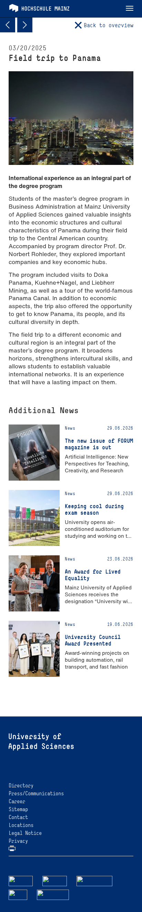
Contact (18, 817)
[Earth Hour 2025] (24, 24)
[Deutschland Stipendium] (21, 880)
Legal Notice (25, 833)
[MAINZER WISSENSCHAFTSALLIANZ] (95, 880)
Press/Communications (36, 793)
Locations (21, 825)
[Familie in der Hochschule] (53, 894)
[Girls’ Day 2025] (7, 24)
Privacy (18, 841)
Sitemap (18, 809)
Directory (21, 785)
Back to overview (108, 25)
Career (17, 801)
